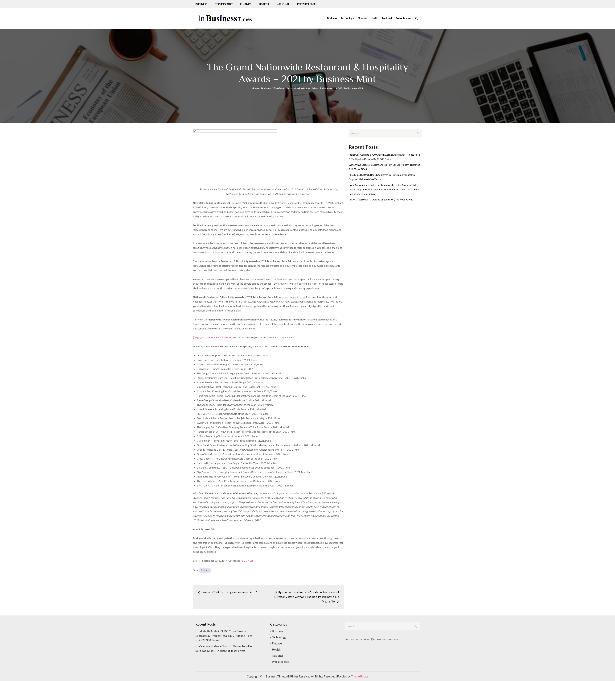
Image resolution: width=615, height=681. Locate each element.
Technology (224, 3)
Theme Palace (359, 676)
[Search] (416, 18)
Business (201, 3)
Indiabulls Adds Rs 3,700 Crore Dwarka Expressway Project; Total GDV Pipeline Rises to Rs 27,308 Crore (223, 635)
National (282, 3)
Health (264, 3)
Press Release (306, 3)
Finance (245, 3)
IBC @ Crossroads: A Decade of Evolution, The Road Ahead (381, 199)
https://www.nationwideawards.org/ (214, 337)
